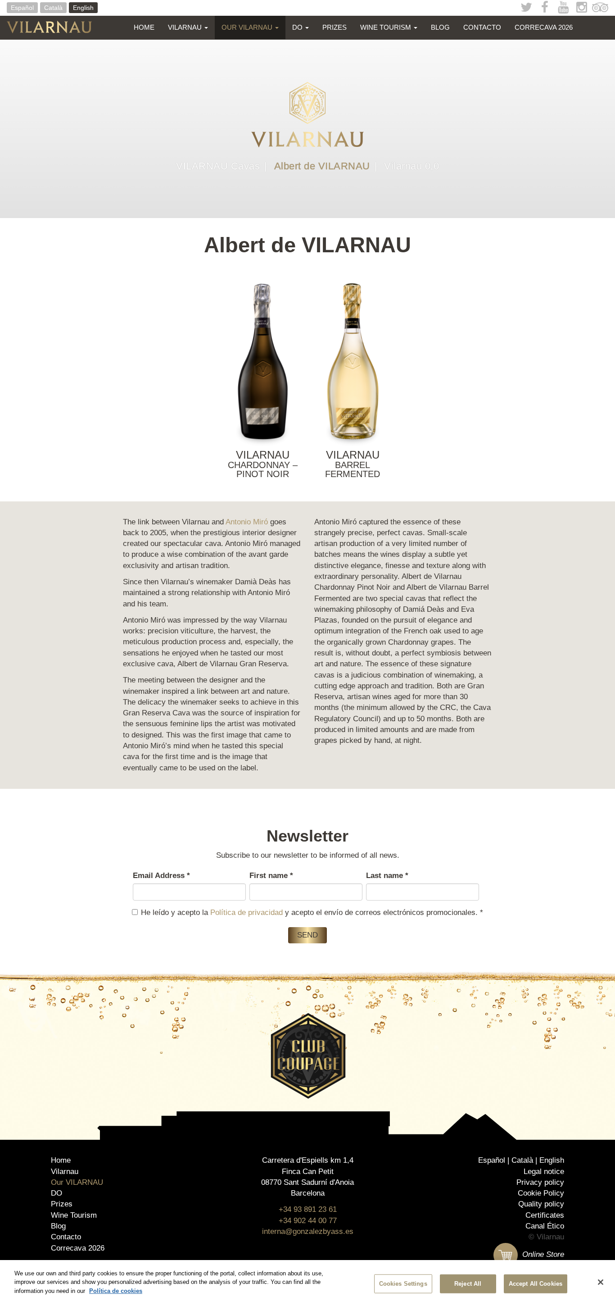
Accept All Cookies (535, 1283)
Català (53, 7)
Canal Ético (544, 1226)
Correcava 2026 (544, 27)
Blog (440, 27)
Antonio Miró (247, 522)
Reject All (467, 1283)
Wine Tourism (386, 27)
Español (22, 7)
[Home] (53, 27)
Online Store (542, 1254)
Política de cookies (115, 1291)
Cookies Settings (403, 1283)
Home (144, 27)
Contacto (482, 27)
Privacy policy (540, 1182)
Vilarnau (185, 27)
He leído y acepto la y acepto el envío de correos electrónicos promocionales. (312, 912)
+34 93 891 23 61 (308, 1209)
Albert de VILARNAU (322, 166)
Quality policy (541, 1204)
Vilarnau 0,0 (411, 166)
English (83, 7)
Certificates (544, 1215)
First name (271, 875)
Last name (387, 875)
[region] (307, 1283)
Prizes (334, 27)
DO (298, 27)
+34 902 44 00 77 (308, 1220)
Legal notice (544, 1171)
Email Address (161, 875)
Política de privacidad (246, 912)
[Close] (600, 1282)
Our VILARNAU (248, 27)
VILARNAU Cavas (218, 166)
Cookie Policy (541, 1193)
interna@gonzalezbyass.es (307, 1231)
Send (307, 935)
